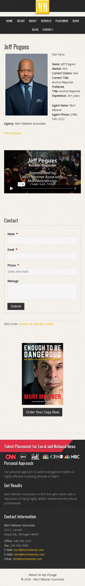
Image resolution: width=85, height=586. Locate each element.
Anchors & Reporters (32, 324)
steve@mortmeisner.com (29, 554)
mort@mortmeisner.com (29, 550)
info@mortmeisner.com (27, 559)
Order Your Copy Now (42, 412)
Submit (16, 306)
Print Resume (12, 133)
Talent (49, 324)
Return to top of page (43, 575)
